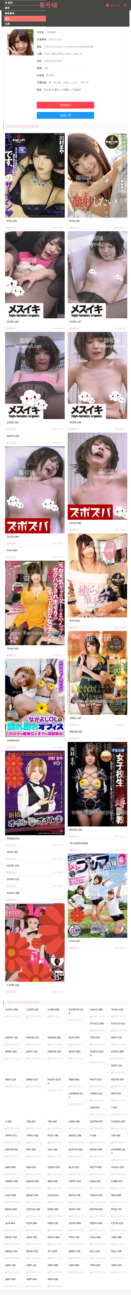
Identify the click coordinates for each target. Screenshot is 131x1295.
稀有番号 (9, 13)
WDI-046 (116, 1195)
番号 (7, 8)
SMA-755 (31, 1237)
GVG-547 (74, 941)
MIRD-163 (32, 1079)
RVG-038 (74, 1037)
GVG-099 (10, 1195)
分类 (7, 24)
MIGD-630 (11, 1209)
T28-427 (30, 1121)
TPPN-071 (11, 1135)
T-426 (8, 1121)
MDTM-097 (117, 1079)
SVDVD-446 (33, 1209)
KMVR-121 (32, 1037)
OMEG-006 (11, 1181)
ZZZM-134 (13, 422)
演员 (7, 18)
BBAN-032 (32, 1181)
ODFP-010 (75, 1181)
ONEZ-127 (75, 718)
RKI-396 (31, 1149)
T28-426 (52, 1121)
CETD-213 (117, 1223)
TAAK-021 (13, 648)
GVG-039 (95, 1237)
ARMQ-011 (13, 838)
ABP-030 (53, 1279)
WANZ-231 (11, 1251)
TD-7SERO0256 (78, 843)
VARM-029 (13, 740)
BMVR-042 (75, 731)
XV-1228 (52, 1251)
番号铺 (48, 5)
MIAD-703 (32, 1251)
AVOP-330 (13, 865)
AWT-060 (10, 1167)
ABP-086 (74, 1265)
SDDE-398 (96, 1149)
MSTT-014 (96, 1079)
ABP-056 (10, 1279)
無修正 (77, 89)
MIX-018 (116, 1093)
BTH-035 (74, 620)
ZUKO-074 (54, 1167)
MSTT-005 (96, 1167)
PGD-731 (116, 1209)
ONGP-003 (96, 1195)
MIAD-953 (74, 1051)
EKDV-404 (54, 1237)
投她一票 (65, 115)
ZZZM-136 (75, 422)
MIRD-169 (11, 1051)
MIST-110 (10, 1079)
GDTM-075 (96, 1121)
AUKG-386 (96, 1009)
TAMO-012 (96, 1093)
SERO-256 (96, 1223)
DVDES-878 (118, 1121)
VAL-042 (52, 1149)
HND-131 (53, 1223)
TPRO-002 (32, 1135)
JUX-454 (10, 1223)
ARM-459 (74, 1121)
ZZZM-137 (75, 321)
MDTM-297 (75, 829)
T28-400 (115, 1135)
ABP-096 (53, 1265)
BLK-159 (116, 1251)
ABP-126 (10, 1265)
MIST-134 (31, 1051)
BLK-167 (95, 1251)
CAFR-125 (13, 985)
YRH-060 (116, 1237)
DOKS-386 (117, 1051)
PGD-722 (74, 1237)
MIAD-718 (11, 1237)
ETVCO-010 (118, 1023)
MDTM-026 (11, 1149)
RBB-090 (74, 1079)
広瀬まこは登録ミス (62, 89)
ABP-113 (31, 1265)
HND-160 (95, 1181)
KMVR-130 (11, 1037)
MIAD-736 (74, 1209)
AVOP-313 (13, 879)
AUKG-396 (13, 892)
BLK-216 (74, 1167)
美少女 (47, 89)
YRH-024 (95, 1265)
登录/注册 (114, 5)
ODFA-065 (75, 1223)
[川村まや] (35, 175)
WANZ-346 (75, 1135)
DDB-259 (53, 1209)
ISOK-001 (12, 852)
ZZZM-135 (13, 321)
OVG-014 (53, 1195)
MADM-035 (54, 1037)
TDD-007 (95, 1037)
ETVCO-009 (97, 1023)
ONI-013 (31, 1167)
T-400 (93, 1135)
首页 (10, 2)
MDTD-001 (13, 436)
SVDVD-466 (76, 1149)
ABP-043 (31, 1279)
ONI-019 (94, 1107)
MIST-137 (116, 1037)
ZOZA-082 (75, 523)
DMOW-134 (54, 1051)
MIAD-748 (74, 1195)
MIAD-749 (32, 1195)
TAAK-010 (117, 1009)
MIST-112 (116, 1065)
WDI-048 (52, 1181)
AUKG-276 (117, 1167)
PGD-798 (53, 1135)
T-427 (114, 1107)
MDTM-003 (96, 1209)
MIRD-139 (74, 1251)
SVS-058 (12, 550)
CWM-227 (117, 1181)
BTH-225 (74, 221)
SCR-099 (31, 1223)
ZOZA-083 (13, 536)
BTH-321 (12, 221)
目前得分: (65, 105)
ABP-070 (116, 1265)
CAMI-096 (53, 1009)
